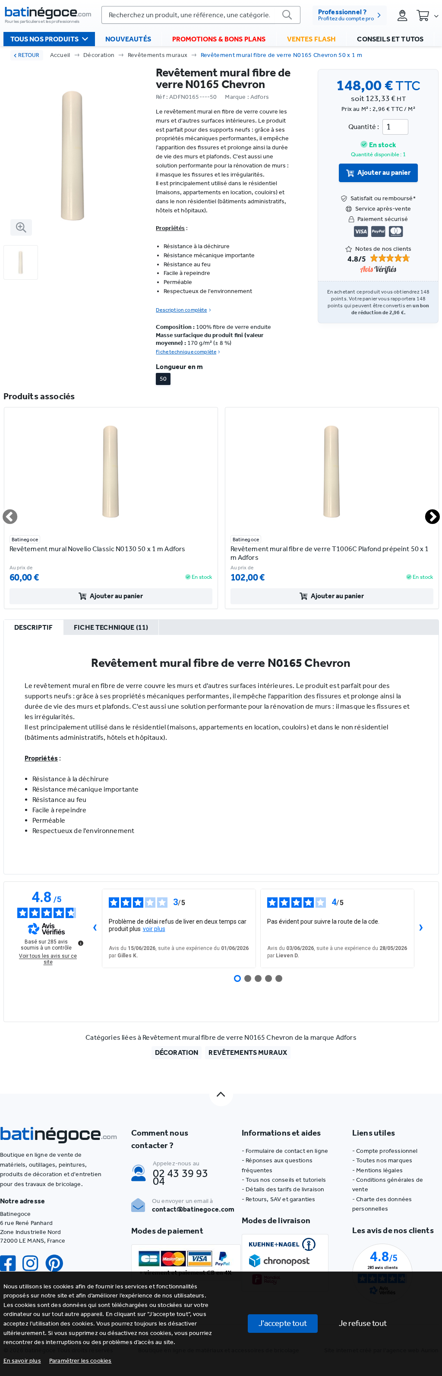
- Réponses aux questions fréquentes (277, 1165)
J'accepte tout (283, 1323)
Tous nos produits (44, 39)
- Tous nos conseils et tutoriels (284, 1179)
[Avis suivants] (421, 928)
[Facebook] (11, 1263)
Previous (4, 513)
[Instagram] (33, 1263)
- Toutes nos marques (382, 1160)
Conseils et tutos (390, 39)
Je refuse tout (363, 1323)
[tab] (33, 627)
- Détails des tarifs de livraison (283, 1189)
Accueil (60, 55)
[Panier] (427, 15)
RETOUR (28, 55)
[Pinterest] (57, 1263)
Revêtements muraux (158, 55)
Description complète (181, 310)
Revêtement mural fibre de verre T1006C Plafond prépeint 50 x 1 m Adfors (329, 553)
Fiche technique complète (186, 352)
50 (163, 378)
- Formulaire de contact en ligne (285, 1151)
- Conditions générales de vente (387, 1184)
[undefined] (80, 943)
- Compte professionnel (385, 1151)
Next (427, 513)
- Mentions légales (377, 1170)
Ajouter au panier (383, 172)
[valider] (287, 15)
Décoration (98, 55)
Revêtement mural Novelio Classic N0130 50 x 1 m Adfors (97, 549)
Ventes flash (311, 39)
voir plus (154, 928)
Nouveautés (128, 39)
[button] (80, 1360)
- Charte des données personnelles (382, 1204)
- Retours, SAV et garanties (278, 1199)
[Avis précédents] (95, 928)
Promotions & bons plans (219, 39)
